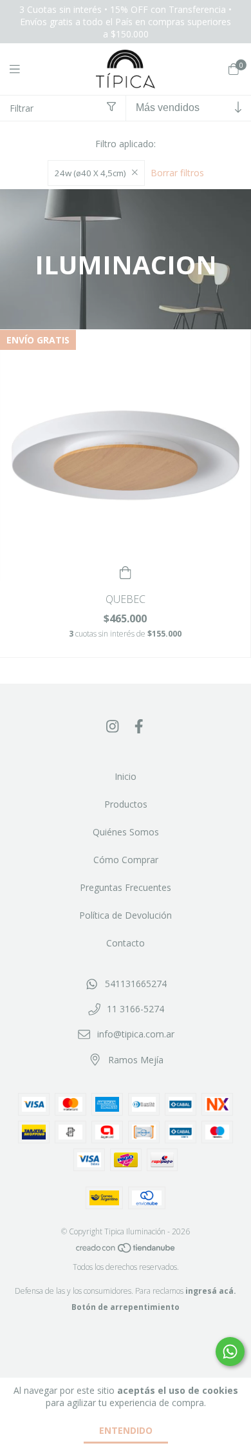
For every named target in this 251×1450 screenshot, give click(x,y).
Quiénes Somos (126, 832)
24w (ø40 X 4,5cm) (90, 173)
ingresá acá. (210, 1290)
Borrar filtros (177, 173)
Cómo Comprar (125, 859)
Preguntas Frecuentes (125, 887)
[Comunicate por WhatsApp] (230, 1351)
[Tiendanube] (126, 1250)
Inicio (125, 776)
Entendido (126, 1430)
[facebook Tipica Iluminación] (139, 726)
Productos (125, 804)
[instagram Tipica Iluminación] (112, 726)
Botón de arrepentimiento (125, 1307)
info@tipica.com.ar (135, 1034)
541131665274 (136, 983)
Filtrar (21, 108)
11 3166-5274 (135, 1009)
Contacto (125, 943)
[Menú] (22, 69)
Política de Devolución (125, 915)
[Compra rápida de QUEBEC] (125, 571)
